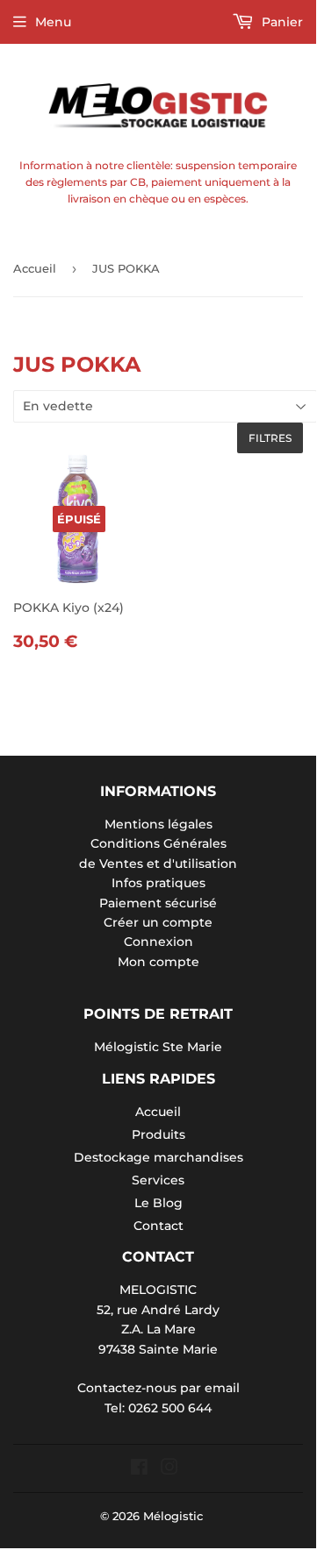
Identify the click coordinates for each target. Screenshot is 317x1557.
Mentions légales (158, 824)
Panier (280, 22)
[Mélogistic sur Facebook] (139, 1469)
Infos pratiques (158, 883)
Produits (158, 1134)
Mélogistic (173, 1516)
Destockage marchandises (158, 1157)
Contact (158, 1226)
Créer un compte (158, 922)
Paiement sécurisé (158, 903)
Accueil (34, 268)
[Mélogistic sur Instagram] (169, 1469)
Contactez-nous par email (158, 1388)
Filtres (270, 437)
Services (158, 1180)
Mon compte (158, 962)
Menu (53, 22)
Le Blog (158, 1203)
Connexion (158, 941)
